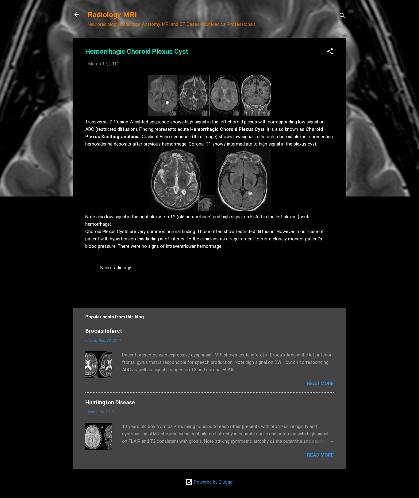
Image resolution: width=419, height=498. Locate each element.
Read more (320, 383)
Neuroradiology (115, 267)
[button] (330, 52)
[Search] (342, 16)
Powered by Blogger (213, 482)
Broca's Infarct (103, 331)
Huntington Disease (110, 402)
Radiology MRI (112, 14)
